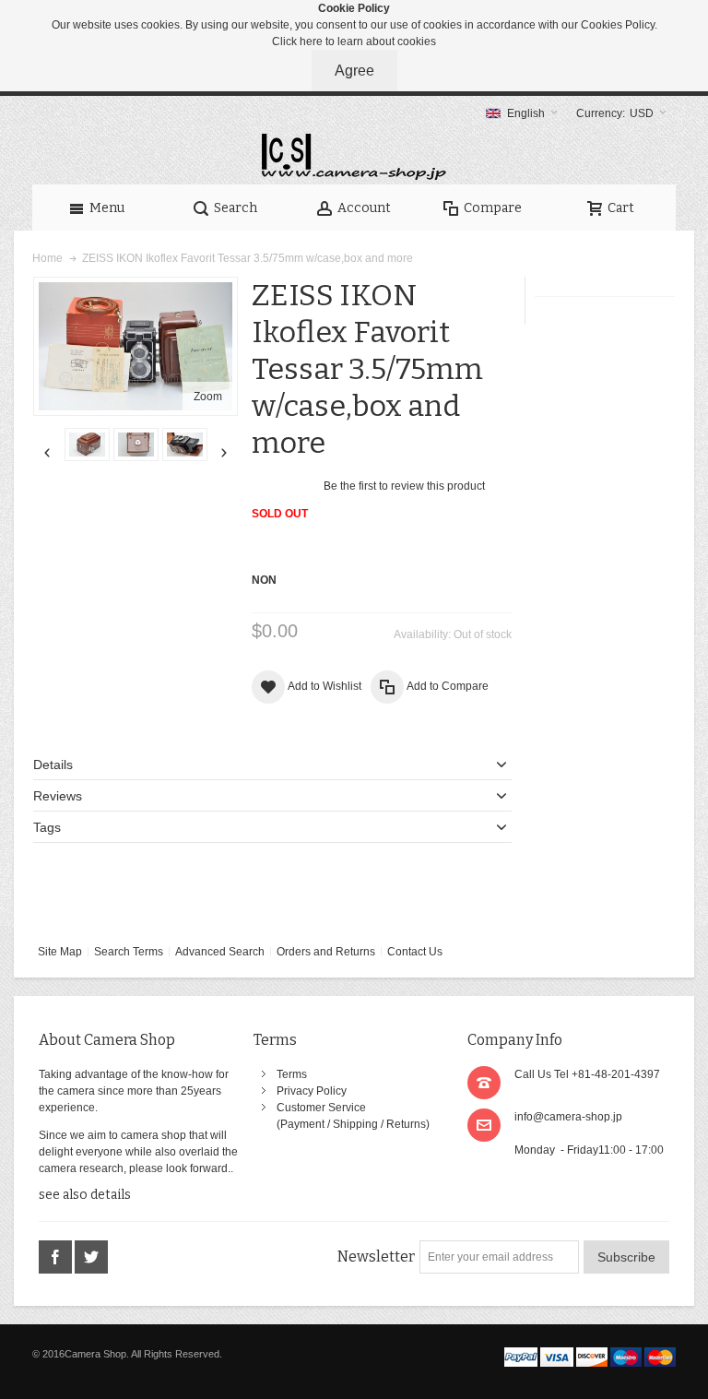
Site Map (60, 951)
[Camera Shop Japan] (354, 157)
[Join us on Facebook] (57, 1257)
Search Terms (128, 951)
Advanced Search (220, 951)
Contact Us (414, 951)
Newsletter (376, 1256)
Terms (292, 1074)
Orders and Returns (326, 951)
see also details (85, 1195)
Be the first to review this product (404, 486)
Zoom (208, 396)
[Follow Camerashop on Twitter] (91, 1257)
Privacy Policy (312, 1091)
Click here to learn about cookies (354, 41)
